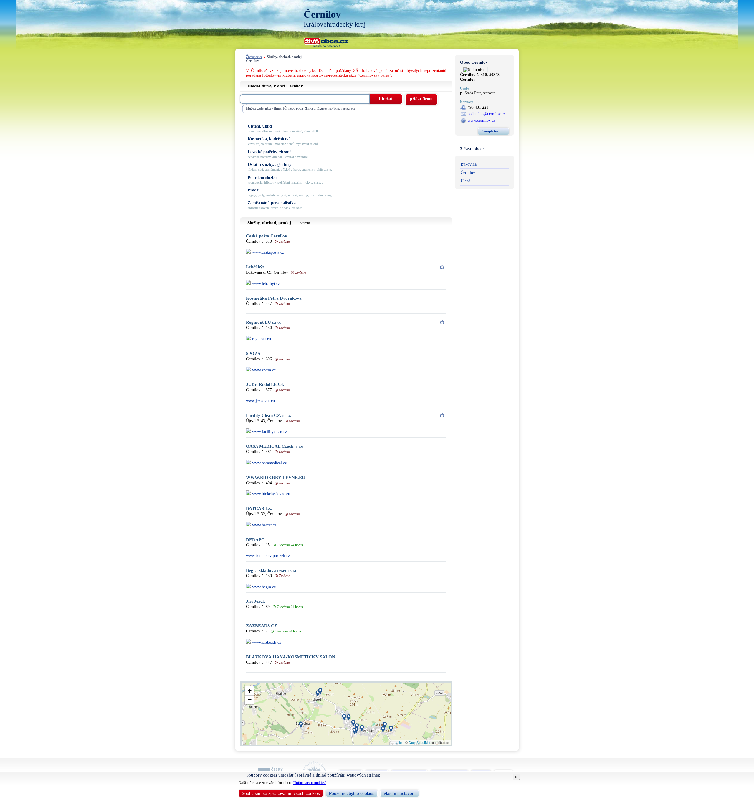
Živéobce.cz (254, 57)
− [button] (250, 699)
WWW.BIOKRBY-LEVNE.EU (275, 477)
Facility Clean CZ (268, 415)
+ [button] (250, 690)
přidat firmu (421, 99)
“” (309, 783)
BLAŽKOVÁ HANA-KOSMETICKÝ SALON (290, 657)
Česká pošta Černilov (266, 236)
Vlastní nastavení (399, 793)
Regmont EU (263, 322)
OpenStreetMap (420, 742)
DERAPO (255, 540)
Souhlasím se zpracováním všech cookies (281, 793)
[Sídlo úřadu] (475, 69)
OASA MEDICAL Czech (275, 446)
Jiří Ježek (255, 601)
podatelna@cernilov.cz (486, 114)
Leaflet (398, 742)
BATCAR (259, 508)
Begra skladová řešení (272, 570)
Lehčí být (255, 267)
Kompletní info (493, 131)
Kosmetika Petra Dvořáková (274, 298)
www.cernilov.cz (481, 120)
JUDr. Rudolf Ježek (265, 384)
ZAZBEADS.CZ (261, 626)
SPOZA (253, 353)
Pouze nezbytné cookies (351, 793)
